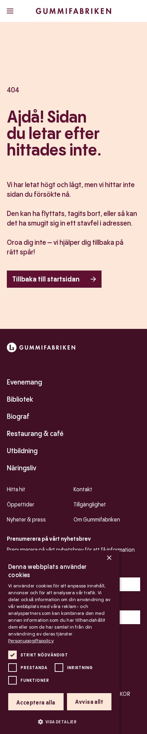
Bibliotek (20, 399)
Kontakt (83, 489)
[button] (59, 722)
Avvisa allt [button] (89, 702)
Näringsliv (21, 468)
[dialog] (60, 642)
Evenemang (24, 382)
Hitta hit (16, 489)
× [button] (108, 558)
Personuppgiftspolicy (31, 640)
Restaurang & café (35, 433)
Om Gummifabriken (97, 519)
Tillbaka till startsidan (46, 279)
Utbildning (22, 451)
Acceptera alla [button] (35, 702)
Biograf (18, 416)
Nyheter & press (26, 519)
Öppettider (20, 504)
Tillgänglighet (90, 504)
